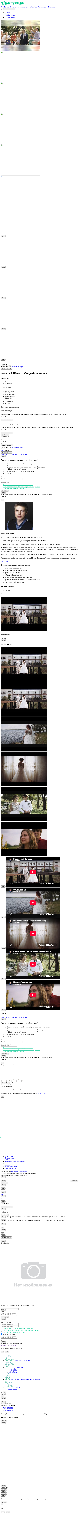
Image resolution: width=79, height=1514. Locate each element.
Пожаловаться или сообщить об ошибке (14, 454)
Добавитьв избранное (5, 435)
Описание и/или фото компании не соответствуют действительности (29, 466)
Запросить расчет (8, 9)
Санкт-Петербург (10, 1168)
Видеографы (12, 1371)
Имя (2, 477)
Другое (9, 473)
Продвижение (42, 7)
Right (7, 1352)
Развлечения (12, 1372)
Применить (74, 1180)
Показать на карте (17, 366)
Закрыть (4, 1420)
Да (2, 1182)
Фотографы (12, 1369)
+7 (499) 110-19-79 (7, 1407)
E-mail (3, 479)
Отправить (5, 490)
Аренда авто (12, 1389)
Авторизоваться (6, 1237)
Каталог (7, 7)
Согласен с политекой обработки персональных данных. (21, 487)
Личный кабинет (32, 7)
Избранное (51, 7)
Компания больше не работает (16, 469)
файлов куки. (41, 1093)
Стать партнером (15, 7)
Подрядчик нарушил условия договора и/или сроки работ (26, 468)
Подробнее (4, 561)
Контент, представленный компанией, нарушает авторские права (28, 464)
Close (3, 236)
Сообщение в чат (7, 368)
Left (3, 1352)
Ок (2, 1194)
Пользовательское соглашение (14, 1161)
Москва (7, 1165)
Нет (6, 1182)
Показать (9, 365)
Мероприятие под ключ (8, 1345)
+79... (3, 450)
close (3, 1512)
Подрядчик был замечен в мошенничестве (20, 471)
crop (7, 1512)
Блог (2, 7)
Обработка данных (11, 1166)
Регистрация (9, 1156)
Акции (23, 7)
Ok (2, 500)
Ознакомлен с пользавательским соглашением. (18, 485)
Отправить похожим (9, 1334)
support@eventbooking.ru (19, 1171)
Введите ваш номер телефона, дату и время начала (17, 1305)
